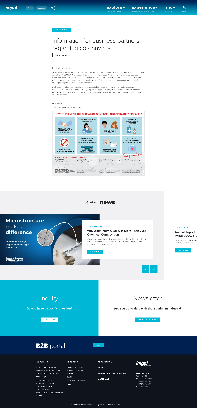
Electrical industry (45, 380)
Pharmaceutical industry (48, 371)
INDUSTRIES (42, 362)
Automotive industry (46, 367)
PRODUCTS (72, 362)
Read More (95, 252)
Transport (41, 377)
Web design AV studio (114, 405)
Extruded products (76, 367)
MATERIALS (103, 379)
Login (98, 345)
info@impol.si (143, 387)
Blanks (70, 374)
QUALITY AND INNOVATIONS (112, 373)
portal (41, 8)
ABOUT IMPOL (105, 362)
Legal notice (100, 405)
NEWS (101, 368)
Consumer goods (44, 386)
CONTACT (71, 385)
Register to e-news (148, 319)
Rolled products (75, 371)
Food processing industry (48, 374)
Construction (42, 390)
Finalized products (76, 380)
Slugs (69, 377)
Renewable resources (46, 383)
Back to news (62, 30)
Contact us (49, 319)
